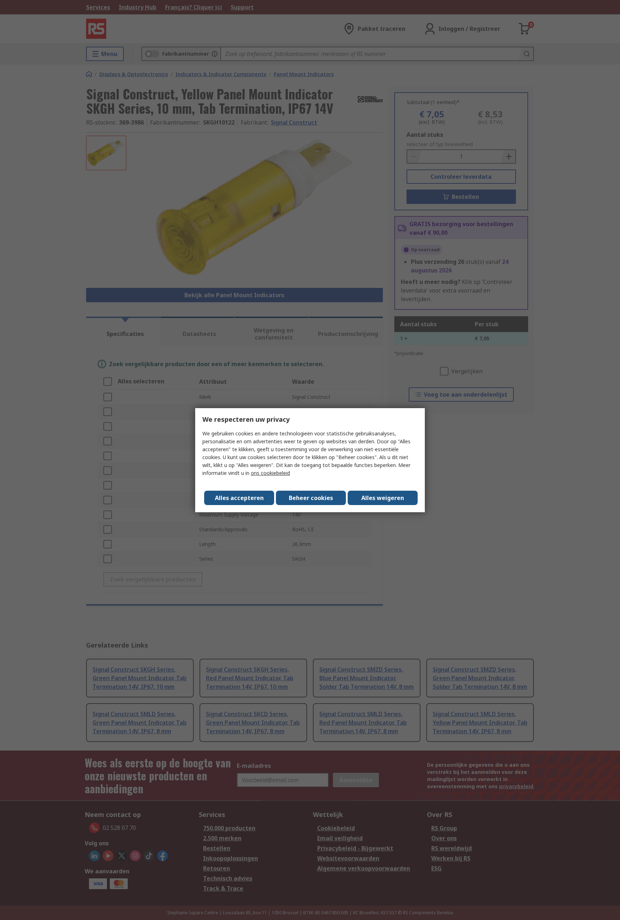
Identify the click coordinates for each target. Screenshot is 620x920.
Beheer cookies (311, 498)
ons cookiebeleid (270, 473)
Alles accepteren (239, 498)
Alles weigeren (382, 498)
